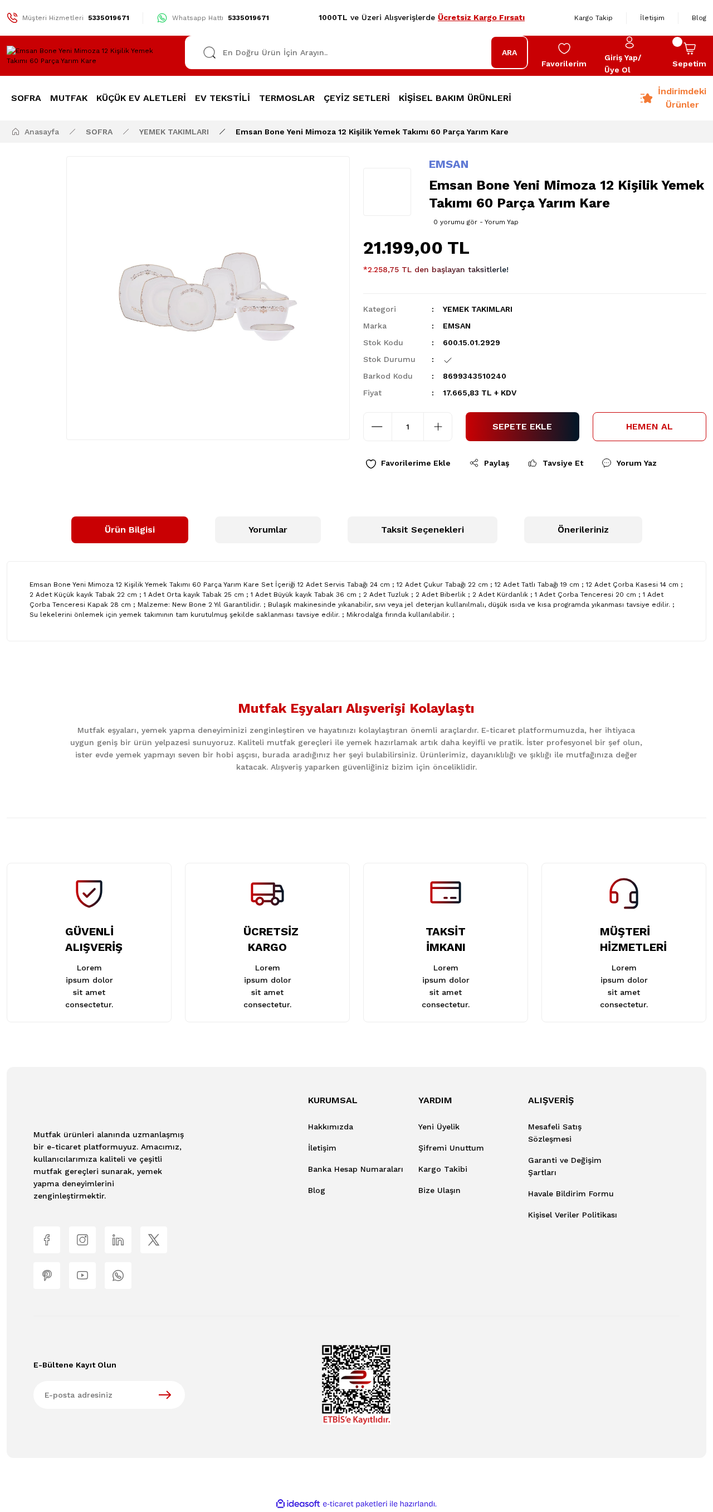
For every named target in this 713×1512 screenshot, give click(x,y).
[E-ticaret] (355, 1504)
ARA (509, 52)
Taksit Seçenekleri (422, 529)
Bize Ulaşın (439, 1190)
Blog (316, 1190)
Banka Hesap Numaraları (355, 1169)
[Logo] (89, 56)
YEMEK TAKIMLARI (477, 309)
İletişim (322, 1147)
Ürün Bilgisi (130, 529)
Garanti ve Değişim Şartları (565, 1166)
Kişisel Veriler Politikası (572, 1214)
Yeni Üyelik (439, 1126)
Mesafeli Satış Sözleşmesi (555, 1132)
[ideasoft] (298, 1504)
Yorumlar (267, 529)
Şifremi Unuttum (451, 1147)
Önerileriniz (583, 529)
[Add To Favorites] (408, 463)
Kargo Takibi (442, 1169)
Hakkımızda (330, 1126)
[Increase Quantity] (437, 426)
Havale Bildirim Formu (571, 1193)
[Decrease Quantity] (377, 426)
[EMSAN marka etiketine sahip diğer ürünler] (387, 192)
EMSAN (448, 164)
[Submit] (165, 1395)
